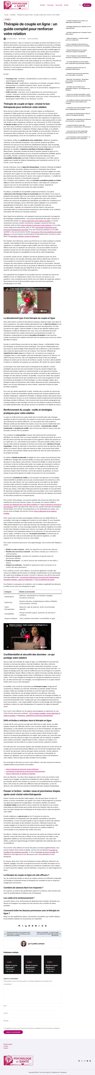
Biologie (66, 5)
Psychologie (50, 5)
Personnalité (59, 5)
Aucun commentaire (33, 38)
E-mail (6, 1013)
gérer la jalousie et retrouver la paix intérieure (36, 225)
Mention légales (8, 1044)
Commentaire (8, 984)
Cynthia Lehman (37, 944)
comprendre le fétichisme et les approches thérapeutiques (39, 577)
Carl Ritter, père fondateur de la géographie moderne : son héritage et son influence (78, 88)
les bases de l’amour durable (45, 852)
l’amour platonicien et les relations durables (36, 221)
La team (6, 1046)
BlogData (54, 1072)
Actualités (42, 5)
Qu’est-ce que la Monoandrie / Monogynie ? (32, 967)
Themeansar (63, 1072)
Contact (6, 1048)
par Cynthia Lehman (11, 38)
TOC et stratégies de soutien (44, 579)
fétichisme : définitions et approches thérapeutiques (35, 715)
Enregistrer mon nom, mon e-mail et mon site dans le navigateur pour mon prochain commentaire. (32, 1028)
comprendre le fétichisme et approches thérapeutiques (25, 771)
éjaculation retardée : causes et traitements (18, 579)
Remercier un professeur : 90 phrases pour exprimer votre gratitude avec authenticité (77, 81)
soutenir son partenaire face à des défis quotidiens (20, 504)
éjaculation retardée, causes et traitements (24, 236)
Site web (6, 1020)
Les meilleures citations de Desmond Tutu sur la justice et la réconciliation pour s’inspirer (78, 101)
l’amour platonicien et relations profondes (20, 774)
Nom (5, 1005)
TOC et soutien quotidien (37, 713)
